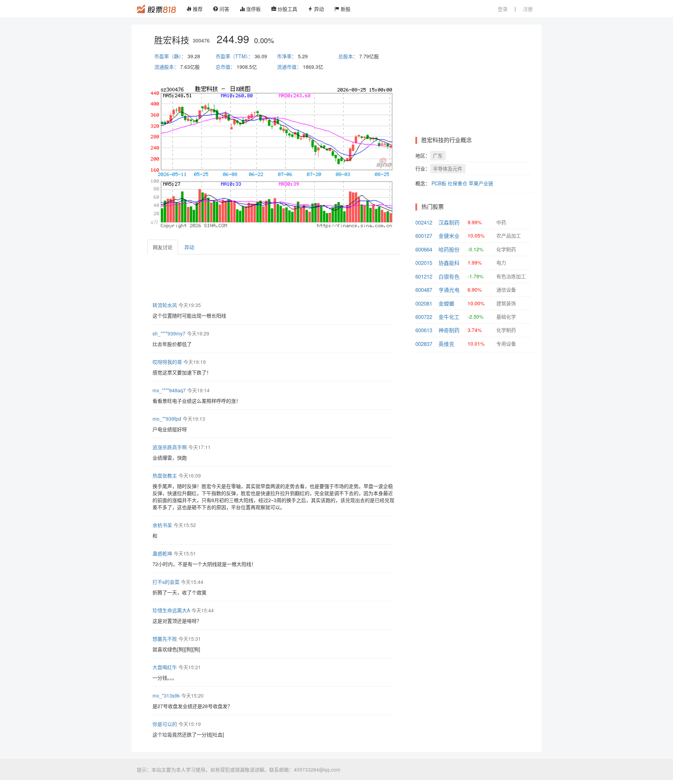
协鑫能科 (449, 262)
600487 (423, 289)
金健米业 (449, 235)
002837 (423, 343)
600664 (423, 249)
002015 (423, 262)
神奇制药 (449, 330)
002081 (423, 303)
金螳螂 (446, 303)
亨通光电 (449, 289)
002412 (423, 222)
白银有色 (449, 276)
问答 (223, 8)
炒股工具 (286, 8)
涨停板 (253, 8)
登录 (503, 8)
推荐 (197, 8)
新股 (345, 8)
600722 (423, 316)
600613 (423, 330)
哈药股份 (449, 249)
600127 (423, 235)
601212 (423, 276)
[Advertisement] (274, 277)
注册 (528, 8)
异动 (318, 8)
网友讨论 (162, 247)
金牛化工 (449, 316)
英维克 (446, 343)
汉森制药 (449, 222)
